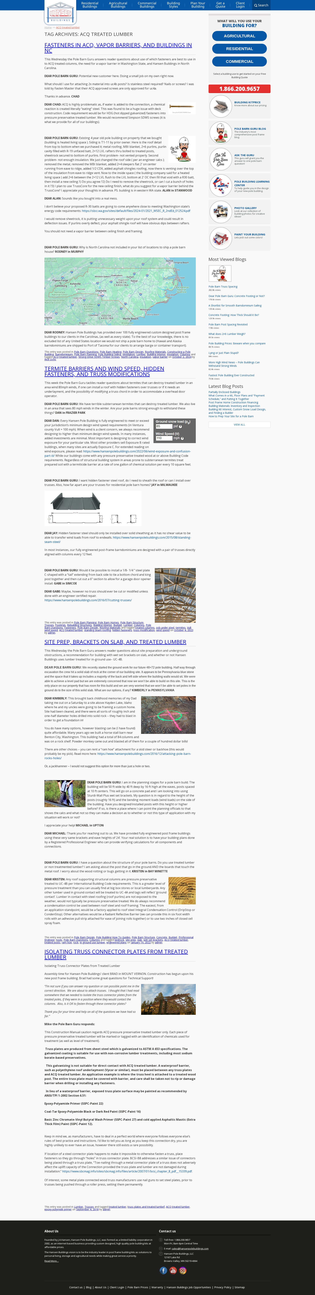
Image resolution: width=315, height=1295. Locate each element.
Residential (239, 48)
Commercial (239, 61)
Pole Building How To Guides (113, 937)
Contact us (76, 1287)
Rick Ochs (50, 359)
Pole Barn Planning (85, 354)
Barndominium (64, 354)
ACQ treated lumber (65, 357)
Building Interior (156, 354)
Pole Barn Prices (137, 1287)
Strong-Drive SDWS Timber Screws (99, 357)
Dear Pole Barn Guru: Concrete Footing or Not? (237, 296)
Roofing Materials (155, 351)
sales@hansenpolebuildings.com (190, 1248)
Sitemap (240, 1287)
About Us (100, 1287)
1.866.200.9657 (239, 89)
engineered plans (116, 942)
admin (51, 632)
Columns (185, 354)
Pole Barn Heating (110, 351)
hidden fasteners (122, 630)
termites (181, 627)
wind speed (163, 630)
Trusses (49, 625)
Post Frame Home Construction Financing (233, 402)
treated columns (145, 627)
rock (75, 942)
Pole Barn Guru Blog (250, 128)
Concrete (161, 937)
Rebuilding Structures (79, 625)
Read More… (51, 1261)
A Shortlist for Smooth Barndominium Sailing (235, 305)
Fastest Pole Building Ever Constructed (231, 375)
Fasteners (70, 627)
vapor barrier (160, 357)
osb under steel (165, 627)
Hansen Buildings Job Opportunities (188, 1287)
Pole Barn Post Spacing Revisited (228, 324)
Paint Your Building (249, 234)
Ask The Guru (244, 155)
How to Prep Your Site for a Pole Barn (231, 416)
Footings (60, 625)
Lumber (140, 354)
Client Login (240, 5)
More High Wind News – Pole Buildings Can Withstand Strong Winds (234, 364)
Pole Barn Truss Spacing (223, 286)
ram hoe (67, 942)
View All (239, 424)
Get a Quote (220, 5)
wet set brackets (153, 940)
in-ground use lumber (92, 942)
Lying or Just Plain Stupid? (224, 353)
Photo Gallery (245, 208)
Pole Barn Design (133, 351)
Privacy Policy (222, 1287)
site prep (131, 940)
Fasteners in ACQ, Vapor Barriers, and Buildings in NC (118, 47)
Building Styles (173, 5)
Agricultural (239, 36)
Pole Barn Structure (131, 622)
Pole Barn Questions (86, 351)
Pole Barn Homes (108, 622)
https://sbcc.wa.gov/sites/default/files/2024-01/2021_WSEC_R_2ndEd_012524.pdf (136, 211)
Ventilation (128, 354)
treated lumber (117, 1206)
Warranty (157, 1287)
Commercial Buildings (147, 5)
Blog (89, 1287)
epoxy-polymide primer (58, 1209)
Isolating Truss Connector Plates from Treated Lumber (116, 954)
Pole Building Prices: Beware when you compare (237, 343)
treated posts (52, 942)
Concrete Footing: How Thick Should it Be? (234, 315)
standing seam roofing (97, 630)
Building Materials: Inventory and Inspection (234, 406)
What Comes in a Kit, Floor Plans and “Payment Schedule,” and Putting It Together (237, 397)
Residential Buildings (89, 5)
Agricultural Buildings (118, 5)
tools (59, 940)
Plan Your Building (197, 5)
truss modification (144, 630)
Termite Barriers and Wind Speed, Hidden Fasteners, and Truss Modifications (104, 371)
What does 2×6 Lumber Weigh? (227, 334)
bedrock (119, 940)
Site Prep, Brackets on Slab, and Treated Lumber (115, 641)
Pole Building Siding (109, 354)
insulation (145, 357)
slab (139, 940)
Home (48, 27)
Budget (117, 625)
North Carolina (129, 357)
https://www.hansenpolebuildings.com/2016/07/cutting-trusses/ (88, 600)
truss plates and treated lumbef (146, 1206)
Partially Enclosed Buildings (224, 392)
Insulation (172, 354)
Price (247, 102)
